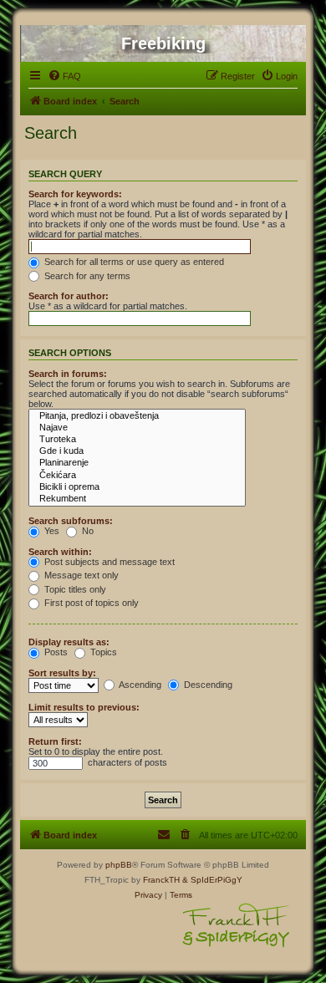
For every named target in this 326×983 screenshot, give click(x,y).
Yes (50, 531)
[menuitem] (64, 76)
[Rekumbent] (137, 499)
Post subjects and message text (108, 562)
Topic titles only (74, 589)
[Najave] (137, 428)
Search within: (60, 552)
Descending (206, 685)
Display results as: (69, 642)
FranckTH (161, 879)
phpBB (118, 864)
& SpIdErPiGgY (212, 879)
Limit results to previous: (84, 707)
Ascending (139, 685)
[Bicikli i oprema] (137, 487)
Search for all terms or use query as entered (133, 262)
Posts (55, 652)
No (86, 531)
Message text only (80, 575)
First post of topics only (90, 603)
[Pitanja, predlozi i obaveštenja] (137, 416)
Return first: (55, 741)
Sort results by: (62, 673)
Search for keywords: (75, 194)
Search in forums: (67, 374)
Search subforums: (70, 521)
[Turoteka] (137, 440)
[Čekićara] (137, 475)
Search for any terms (86, 276)
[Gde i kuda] (137, 451)
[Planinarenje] (137, 463)
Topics (102, 652)
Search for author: (68, 296)
